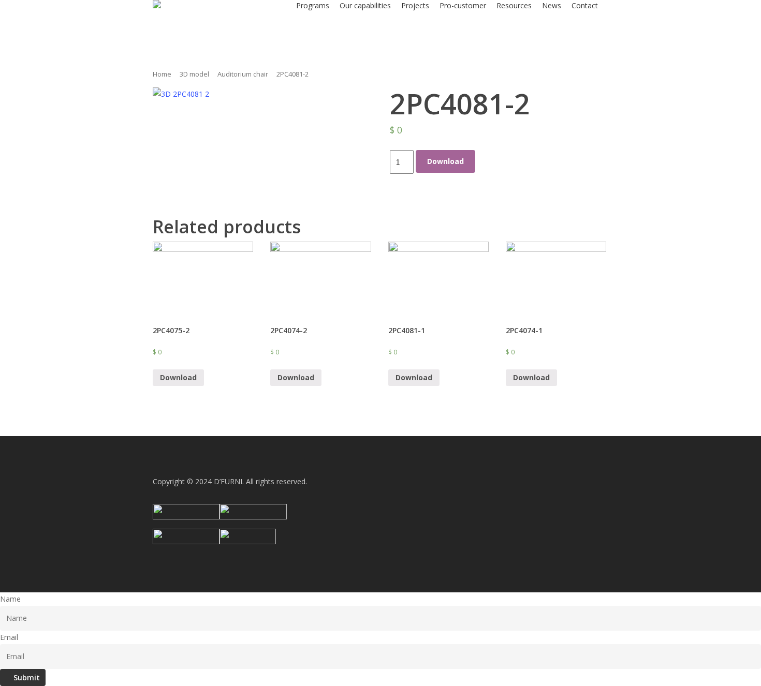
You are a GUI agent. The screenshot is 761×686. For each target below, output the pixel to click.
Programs (312, 5)
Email (9, 637)
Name (10, 599)
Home (162, 74)
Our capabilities (365, 5)
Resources (514, 5)
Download (445, 161)
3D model (194, 74)
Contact (585, 5)
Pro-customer (463, 5)
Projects (415, 5)
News (551, 5)
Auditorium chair (242, 74)
